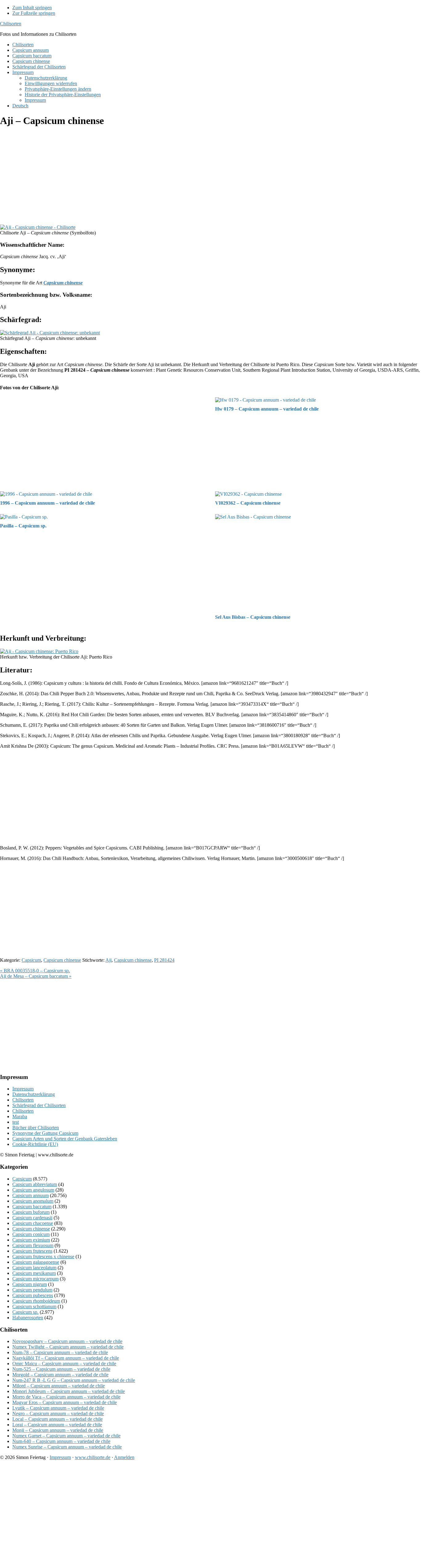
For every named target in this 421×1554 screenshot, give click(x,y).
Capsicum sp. (25, 1312)
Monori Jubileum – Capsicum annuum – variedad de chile (68, 1391)
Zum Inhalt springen (32, 7)
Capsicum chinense (62, 960)
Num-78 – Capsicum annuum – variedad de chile (60, 1352)
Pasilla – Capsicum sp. (23, 525)
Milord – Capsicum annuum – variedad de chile (58, 1385)
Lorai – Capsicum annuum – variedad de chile (57, 1424)
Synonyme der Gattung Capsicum (45, 1133)
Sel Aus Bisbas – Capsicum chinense (252, 617)
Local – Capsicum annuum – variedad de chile (57, 1419)
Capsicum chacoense (32, 1223)
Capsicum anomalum (32, 1201)
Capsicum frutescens (32, 1251)
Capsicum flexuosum (32, 1245)
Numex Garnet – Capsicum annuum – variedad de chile (66, 1435)
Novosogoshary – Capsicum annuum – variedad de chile (67, 1341)
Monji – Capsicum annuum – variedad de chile (57, 1430)
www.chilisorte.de (92, 1457)
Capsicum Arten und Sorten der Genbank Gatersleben (64, 1138)
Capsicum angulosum (33, 1189)
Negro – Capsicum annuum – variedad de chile (58, 1413)
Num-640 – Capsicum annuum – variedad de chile (61, 1441)
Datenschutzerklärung (33, 1094)
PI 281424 (164, 960)
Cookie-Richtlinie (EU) (35, 1144)
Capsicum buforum (31, 1212)
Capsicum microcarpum (35, 1278)
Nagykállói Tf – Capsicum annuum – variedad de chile (65, 1358)
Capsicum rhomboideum (36, 1301)
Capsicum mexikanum (34, 1273)
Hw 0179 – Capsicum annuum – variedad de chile (267, 408)
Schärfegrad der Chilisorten (39, 1105)
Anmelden (124, 1457)
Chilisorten (10, 23)
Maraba (19, 1116)
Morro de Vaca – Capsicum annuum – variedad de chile (66, 1396)
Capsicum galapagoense (35, 1262)
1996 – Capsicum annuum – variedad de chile (47, 503)
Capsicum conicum (31, 1234)
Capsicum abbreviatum (34, 1184)
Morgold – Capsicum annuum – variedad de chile (60, 1374)
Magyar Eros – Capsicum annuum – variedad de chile (64, 1402)
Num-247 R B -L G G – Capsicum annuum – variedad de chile (73, 1380)
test (15, 1122)
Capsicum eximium (31, 1239)
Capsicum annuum (30, 1195)
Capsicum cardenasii (32, 1217)
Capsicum (31, 960)
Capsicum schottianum (34, 1306)
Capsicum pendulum (32, 1289)
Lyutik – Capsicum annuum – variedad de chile (58, 1408)
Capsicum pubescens (32, 1295)
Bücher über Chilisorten (35, 1127)
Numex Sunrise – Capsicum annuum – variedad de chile (67, 1446)
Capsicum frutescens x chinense (43, 1256)
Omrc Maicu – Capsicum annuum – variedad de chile (64, 1363)
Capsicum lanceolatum (34, 1267)
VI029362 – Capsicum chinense (247, 503)
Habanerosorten (27, 1317)
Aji (108, 960)
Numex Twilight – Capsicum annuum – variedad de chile (68, 1346)
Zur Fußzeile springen (33, 13)
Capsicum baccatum (31, 1206)
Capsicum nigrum (29, 1284)
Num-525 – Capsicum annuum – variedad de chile (61, 1369)
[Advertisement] (185, 176)
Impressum (23, 1088)
